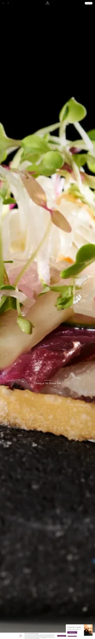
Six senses (47, 3)
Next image (71, 319)
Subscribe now (72, 632)
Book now (88, 3)
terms (34, 636)
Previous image (24, 319)
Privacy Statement (43, 637)
